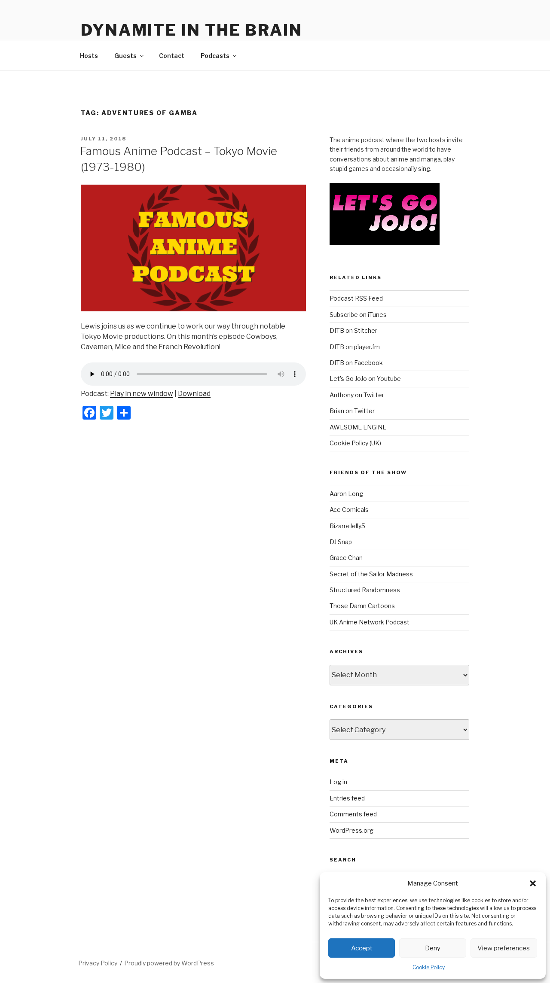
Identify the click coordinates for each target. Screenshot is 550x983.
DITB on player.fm (355, 346)
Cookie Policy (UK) (355, 443)
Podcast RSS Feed (356, 298)
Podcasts (215, 55)
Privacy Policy (97, 963)
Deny (432, 948)
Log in (338, 781)
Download (194, 394)
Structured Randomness (365, 589)
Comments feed (353, 814)
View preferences (503, 948)
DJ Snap (341, 541)
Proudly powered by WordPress (169, 963)
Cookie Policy (428, 967)
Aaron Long (346, 493)
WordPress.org (351, 830)
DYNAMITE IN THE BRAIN (191, 30)
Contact (171, 55)
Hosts (89, 55)
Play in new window (141, 394)
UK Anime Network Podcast (369, 622)
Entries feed (347, 798)
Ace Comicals (349, 509)
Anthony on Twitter (357, 395)
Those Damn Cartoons (362, 605)
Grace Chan (346, 557)
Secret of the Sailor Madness (371, 574)
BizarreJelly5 (347, 526)
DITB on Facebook (356, 362)
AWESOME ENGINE (358, 427)
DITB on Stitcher (353, 330)
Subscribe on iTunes (358, 314)
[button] (533, 883)
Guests (125, 55)
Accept (362, 948)
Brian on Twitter (352, 410)
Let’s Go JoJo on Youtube (365, 378)
